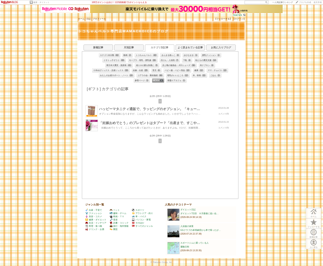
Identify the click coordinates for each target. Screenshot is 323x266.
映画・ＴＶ (118, 216)
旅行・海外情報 (121, 226)
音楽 (115, 219)
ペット (116, 210)
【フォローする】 (223, 18)
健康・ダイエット (41, 2)
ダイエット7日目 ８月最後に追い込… (199, 213)
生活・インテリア (97, 223)
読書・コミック (121, 223)
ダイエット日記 (188, 209)
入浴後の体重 (186, 226)
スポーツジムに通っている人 (194, 243)
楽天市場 (318, 2)
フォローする (314, 227)
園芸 (115, 229)
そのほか (139, 223)
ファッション (95, 213)
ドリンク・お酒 (96, 229)
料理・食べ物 (95, 226)
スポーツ (139, 210)
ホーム (81, 18)
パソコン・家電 (143, 219)
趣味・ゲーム (119, 213)
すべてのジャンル (144, 226)
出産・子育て (95, 210)
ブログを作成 (305, 2)
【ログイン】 (239, 18)
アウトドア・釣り (144, 213)
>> (282, 2)
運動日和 (184, 246)
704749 (237, 15)
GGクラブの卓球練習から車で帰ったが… (200, 230)
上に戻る (314, 247)
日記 (88, 18)
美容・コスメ (95, 216)
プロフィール (99, 18)
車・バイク (140, 216)
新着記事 (314, 237)
